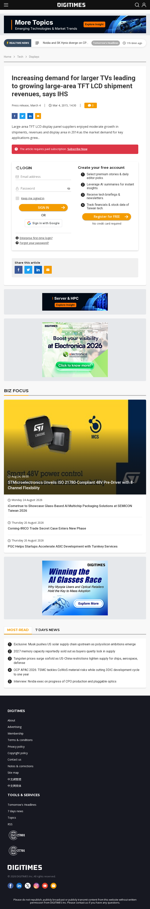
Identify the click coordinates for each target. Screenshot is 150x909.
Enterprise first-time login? (36, 238)
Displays (34, 56)
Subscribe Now (77, 149)
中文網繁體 (14, 779)
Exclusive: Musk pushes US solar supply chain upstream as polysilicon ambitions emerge (75, 644)
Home (7, 56)
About (11, 720)
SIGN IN (43, 207)
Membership (15, 733)
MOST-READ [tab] (18, 630)
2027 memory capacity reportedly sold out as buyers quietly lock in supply (64, 651)
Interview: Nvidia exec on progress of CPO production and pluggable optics (65, 681)
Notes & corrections (20, 766)
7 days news (15, 811)
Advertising (14, 727)
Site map (13, 772)
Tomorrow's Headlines (105, 43)
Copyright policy (18, 753)
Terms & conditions (20, 740)
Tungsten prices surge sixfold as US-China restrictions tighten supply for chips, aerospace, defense (76, 661)
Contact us (14, 759)
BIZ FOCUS (16, 390)
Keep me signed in (32, 198)
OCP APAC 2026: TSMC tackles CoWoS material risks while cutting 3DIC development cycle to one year (76, 672)
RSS (10, 824)
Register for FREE (107, 216)
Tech (20, 56)
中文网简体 (14, 786)
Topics (12, 817)
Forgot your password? (34, 243)
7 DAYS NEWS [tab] (47, 630)
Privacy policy (16, 746)
